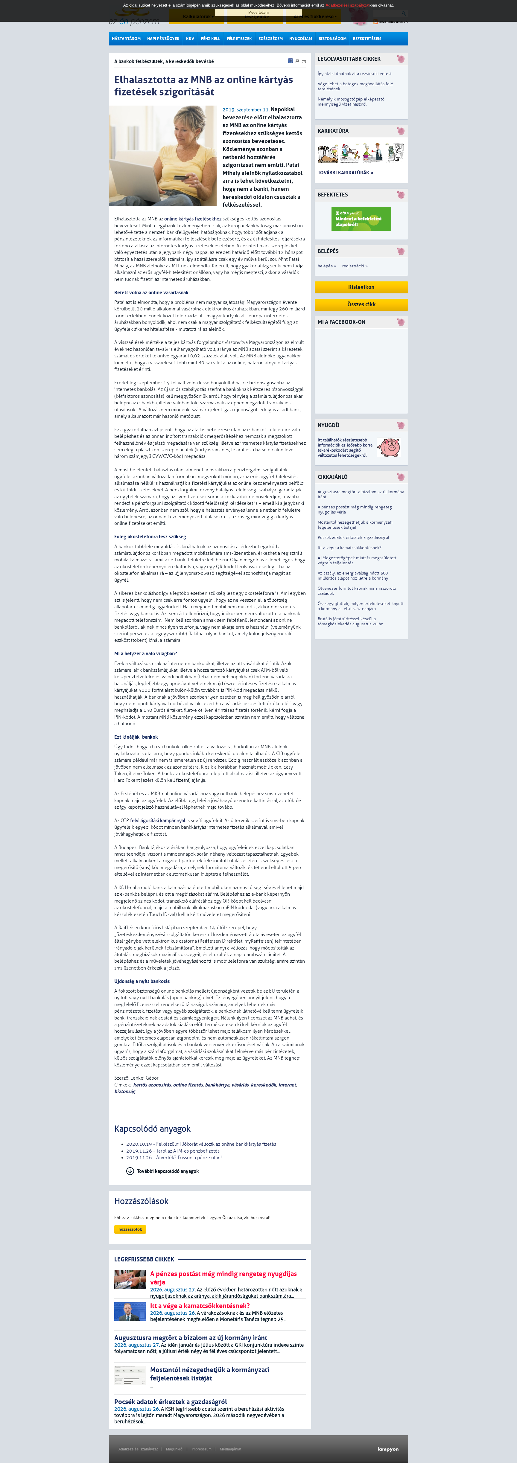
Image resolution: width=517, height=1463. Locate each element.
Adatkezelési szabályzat (138, 1449)
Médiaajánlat (230, 1449)
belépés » (327, 265)
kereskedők (263, 1085)
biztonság (124, 1091)
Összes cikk (361, 304)
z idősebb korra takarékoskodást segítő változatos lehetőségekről (345, 450)
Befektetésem (367, 38)
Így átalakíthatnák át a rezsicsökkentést (355, 73)
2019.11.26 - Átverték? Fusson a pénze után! (174, 1157)
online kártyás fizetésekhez (192, 219)
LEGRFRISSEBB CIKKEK (144, 1259)
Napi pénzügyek (163, 38)
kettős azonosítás (152, 1085)
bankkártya (217, 1085)
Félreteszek (239, 38)
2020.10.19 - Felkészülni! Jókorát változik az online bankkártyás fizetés (201, 1144)
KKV (190, 38)
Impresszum (202, 1449)
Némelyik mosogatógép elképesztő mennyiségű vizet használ (351, 102)
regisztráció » (355, 265)
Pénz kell (210, 38)
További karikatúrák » (345, 173)
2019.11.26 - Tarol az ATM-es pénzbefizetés (173, 1151)
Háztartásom (126, 38)
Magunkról (174, 1449)
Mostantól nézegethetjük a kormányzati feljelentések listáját (355, 525)
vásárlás (240, 1085)
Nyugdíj (328, 425)
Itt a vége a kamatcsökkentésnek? (349, 547)
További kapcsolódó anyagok (168, 1171)
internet (287, 1085)
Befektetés (333, 195)
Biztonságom (332, 38)
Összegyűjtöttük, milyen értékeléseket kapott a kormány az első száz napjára (361, 606)
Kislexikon (361, 287)
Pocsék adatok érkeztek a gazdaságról (353, 537)
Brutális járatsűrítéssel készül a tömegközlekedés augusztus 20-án (350, 621)
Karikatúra (333, 131)
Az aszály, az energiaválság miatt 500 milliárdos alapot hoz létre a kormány (353, 576)
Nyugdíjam (300, 38)
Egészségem (270, 38)
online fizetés (188, 1085)
